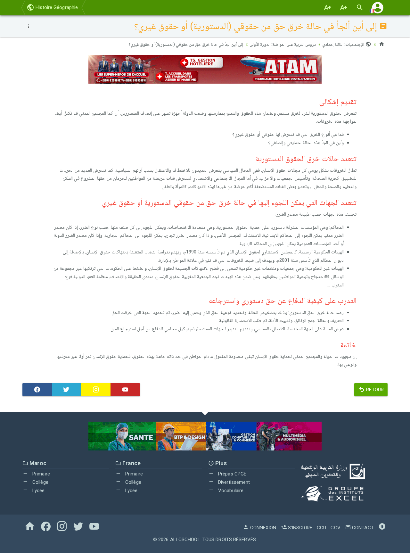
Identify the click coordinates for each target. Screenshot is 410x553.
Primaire (40, 474)
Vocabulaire (230, 490)
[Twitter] (66, 389)
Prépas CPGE (231, 474)
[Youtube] (125, 389)
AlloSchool (185, 539)
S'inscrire (299, 528)
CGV (335, 528)
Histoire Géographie (56, 7)
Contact (362, 528)
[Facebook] (37, 389)
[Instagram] (96, 389)
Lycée (38, 490)
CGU (321, 528)
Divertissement (233, 482)
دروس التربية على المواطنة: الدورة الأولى (283, 44)
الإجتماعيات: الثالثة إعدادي (343, 44)
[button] (378, 7)
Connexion (262, 528)
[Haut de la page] (382, 528)
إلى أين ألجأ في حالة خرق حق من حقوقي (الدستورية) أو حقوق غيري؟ (185, 44)
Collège (39, 482)
